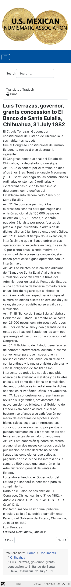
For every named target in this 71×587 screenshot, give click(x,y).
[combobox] (35, 73)
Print (13, 94)
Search (11, 73)
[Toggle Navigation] (6, 57)
